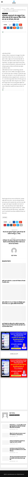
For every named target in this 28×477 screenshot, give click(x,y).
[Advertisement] (14, 394)
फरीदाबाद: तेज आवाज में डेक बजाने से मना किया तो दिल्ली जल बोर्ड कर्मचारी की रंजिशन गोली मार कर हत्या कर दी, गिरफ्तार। (14, 242)
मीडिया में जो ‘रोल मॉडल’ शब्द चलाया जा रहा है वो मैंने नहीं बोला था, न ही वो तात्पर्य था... (17, 434)
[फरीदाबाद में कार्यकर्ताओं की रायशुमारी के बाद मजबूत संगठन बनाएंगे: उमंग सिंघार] (5, 442)
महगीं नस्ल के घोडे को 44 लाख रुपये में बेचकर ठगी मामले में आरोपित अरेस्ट (13, 281)
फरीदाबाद (6, 13)
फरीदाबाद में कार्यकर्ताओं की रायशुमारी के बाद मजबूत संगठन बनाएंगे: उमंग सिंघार (17, 441)
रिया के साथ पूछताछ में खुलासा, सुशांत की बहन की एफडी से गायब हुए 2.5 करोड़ (14, 233)
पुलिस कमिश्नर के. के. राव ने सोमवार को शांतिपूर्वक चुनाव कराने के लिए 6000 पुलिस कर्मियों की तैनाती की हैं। (13, 303)
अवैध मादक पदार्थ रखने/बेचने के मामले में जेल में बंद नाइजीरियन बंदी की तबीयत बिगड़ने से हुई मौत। (18, 458)
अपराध (3, 13)
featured (5, 217)
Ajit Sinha (5, 21)
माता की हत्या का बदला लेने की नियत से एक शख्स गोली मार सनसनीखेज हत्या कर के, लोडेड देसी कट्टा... (18, 450)
